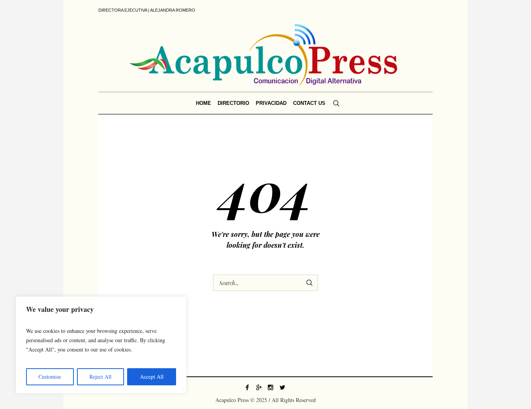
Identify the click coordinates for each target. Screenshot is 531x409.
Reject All (100, 376)
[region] (101, 344)
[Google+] (259, 387)
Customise (49, 376)
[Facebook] (247, 387)
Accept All (152, 376)
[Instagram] (270, 387)
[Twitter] (282, 387)
